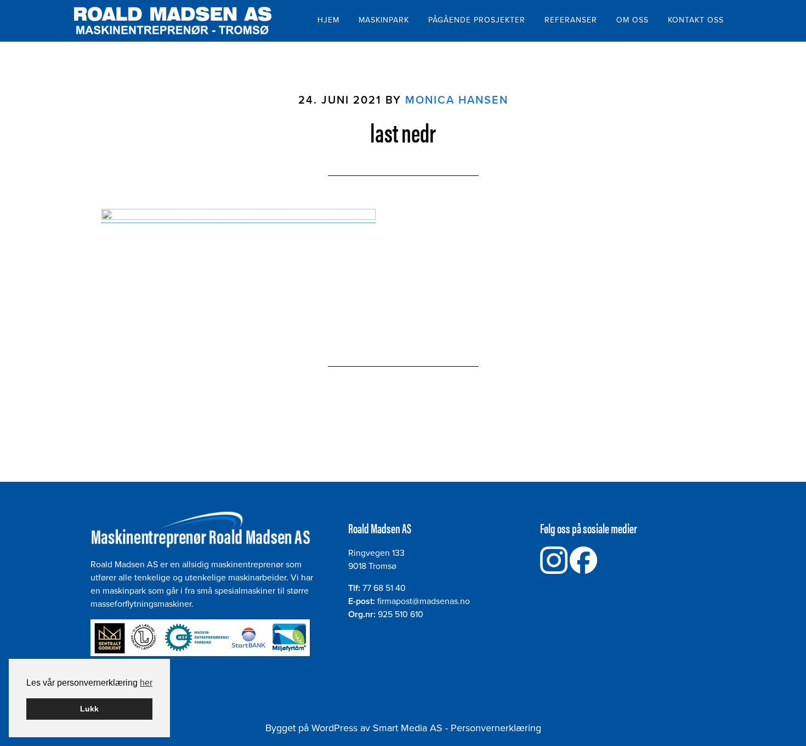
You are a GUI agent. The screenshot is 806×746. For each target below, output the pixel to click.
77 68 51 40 (384, 588)
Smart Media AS (407, 728)
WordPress (334, 728)
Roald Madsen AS (172, 21)
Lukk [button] (89, 708)
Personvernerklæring (496, 728)
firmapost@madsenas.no (423, 601)
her (146, 682)
